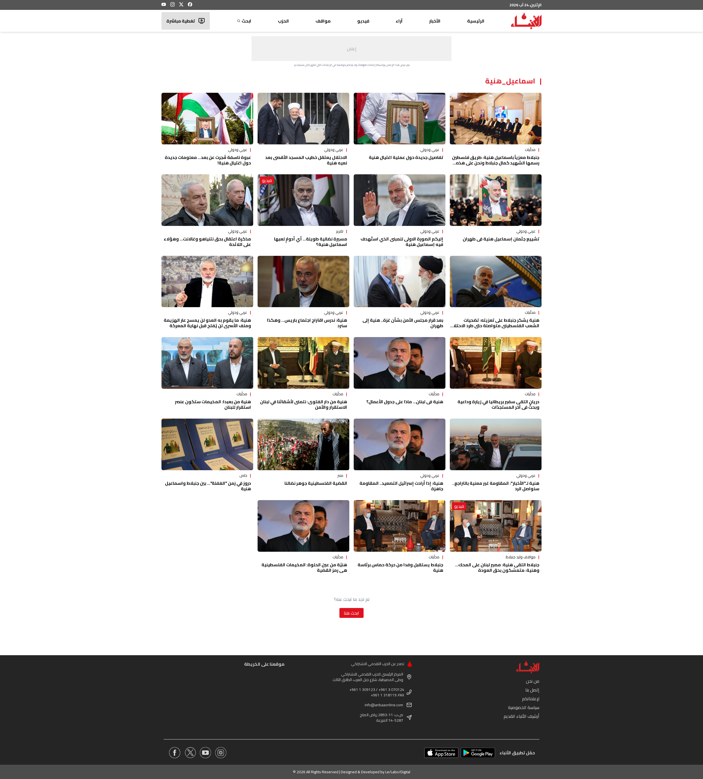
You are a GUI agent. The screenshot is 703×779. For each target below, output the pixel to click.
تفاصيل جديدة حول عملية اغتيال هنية (406, 157)
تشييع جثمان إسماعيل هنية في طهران (501, 239)
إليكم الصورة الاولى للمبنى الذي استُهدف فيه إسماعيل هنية (402, 241)
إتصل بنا (532, 690)
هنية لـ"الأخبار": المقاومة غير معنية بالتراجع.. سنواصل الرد (495, 486)
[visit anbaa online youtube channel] (205, 752)
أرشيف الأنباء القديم (521, 716)
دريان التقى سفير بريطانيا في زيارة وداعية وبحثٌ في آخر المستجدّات (498, 404)
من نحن (532, 681)
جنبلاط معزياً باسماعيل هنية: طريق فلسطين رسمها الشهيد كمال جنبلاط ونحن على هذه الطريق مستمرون (495, 162)
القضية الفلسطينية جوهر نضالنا (315, 483)
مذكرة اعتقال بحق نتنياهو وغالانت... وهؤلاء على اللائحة (207, 241)
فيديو (363, 21)
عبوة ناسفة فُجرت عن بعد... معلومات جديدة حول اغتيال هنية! (208, 160)
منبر (340, 475)
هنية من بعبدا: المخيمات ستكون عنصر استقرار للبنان (213, 404)
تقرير (339, 231)
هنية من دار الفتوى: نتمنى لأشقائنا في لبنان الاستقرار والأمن (303, 404)
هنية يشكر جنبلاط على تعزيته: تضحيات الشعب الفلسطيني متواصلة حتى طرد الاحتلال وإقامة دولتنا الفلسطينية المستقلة (494, 325)
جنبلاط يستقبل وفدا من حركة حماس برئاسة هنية (400, 567)
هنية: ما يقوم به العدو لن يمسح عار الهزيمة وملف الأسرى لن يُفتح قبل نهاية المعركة (207, 323)
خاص (243, 475)
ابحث (246, 21)
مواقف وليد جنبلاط (520, 557)
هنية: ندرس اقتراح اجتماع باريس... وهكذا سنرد (307, 323)
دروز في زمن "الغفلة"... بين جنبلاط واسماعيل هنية (208, 486)
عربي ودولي (429, 149)
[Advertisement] (351, 48)
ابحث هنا (351, 613)
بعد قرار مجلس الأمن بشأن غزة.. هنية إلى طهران (402, 323)
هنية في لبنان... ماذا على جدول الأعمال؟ (404, 401)
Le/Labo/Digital (397, 771)
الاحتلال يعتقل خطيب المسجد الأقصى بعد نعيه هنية (306, 160)
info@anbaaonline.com (384, 704)
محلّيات (530, 149)
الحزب (283, 21)
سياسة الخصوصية (523, 707)
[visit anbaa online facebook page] (174, 752)
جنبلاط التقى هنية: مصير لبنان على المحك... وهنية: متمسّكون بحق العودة (497, 567)
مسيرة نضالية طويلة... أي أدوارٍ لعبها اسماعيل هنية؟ (310, 241)
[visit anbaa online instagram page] (220, 752)
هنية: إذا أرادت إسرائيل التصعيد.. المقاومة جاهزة (401, 486)
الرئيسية (475, 21)
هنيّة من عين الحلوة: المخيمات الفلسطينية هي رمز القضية (304, 567)
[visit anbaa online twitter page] (190, 752)
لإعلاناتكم (530, 698)
